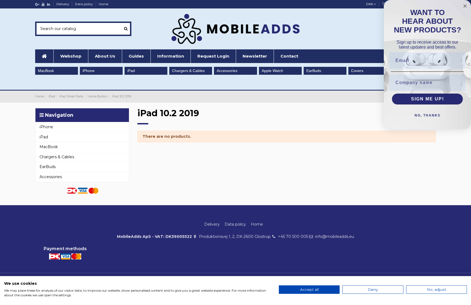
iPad (131, 70)
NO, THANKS (427, 115)
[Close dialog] (465, 6)
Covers (357, 70)
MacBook (46, 70)
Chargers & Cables (188, 70)
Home (103, 4)
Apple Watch (272, 70)
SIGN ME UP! (427, 99)
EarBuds (313, 70)
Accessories (227, 70)
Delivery (63, 4)
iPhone (89, 70)
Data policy (84, 4)
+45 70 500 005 (293, 236)
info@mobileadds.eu (334, 236)
